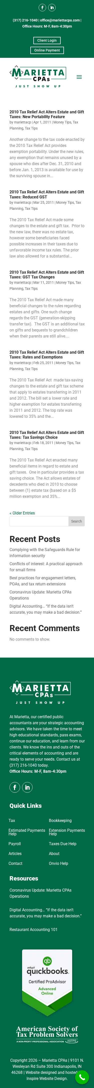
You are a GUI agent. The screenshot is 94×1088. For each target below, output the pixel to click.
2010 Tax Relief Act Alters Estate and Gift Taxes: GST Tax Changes (47, 274)
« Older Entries (22, 513)
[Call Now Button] (82, 1077)
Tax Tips (31, 128)
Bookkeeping (60, 821)
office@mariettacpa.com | (60, 20)
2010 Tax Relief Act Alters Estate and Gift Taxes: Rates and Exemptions (47, 354)
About (54, 854)
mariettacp (22, 122)
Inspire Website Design (47, 1078)
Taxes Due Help (62, 844)
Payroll (15, 844)
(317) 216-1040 (25, 20)
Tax (12, 821)
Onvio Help (58, 864)
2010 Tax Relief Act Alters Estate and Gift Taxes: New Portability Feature (47, 114)
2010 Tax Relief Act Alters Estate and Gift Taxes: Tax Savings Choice (47, 435)
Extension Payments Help (67, 832)
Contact (15, 864)
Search (76, 521)
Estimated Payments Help (27, 832)
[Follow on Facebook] (42, 7)
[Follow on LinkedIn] (52, 7)
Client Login (47, 40)
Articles (15, 854)
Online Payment (47, 50)
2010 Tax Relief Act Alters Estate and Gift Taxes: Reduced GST (47, 194)
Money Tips (62, 122)
